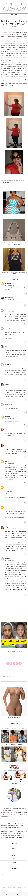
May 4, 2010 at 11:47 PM (10, 489)
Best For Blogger (21, 894)
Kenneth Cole (9, 32)
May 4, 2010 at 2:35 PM (9, 311)
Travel (14, 862)
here (20, 827)
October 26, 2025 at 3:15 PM (11, 528)
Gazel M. (7, 384)
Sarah (6, 487)
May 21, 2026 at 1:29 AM (10, 560)
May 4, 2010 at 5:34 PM (9, 447)
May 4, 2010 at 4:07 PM (9, 406)
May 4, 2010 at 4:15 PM (9, 418)
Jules (6, 346)
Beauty (14, 848)
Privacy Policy (21, 887)
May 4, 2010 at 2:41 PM (9, 330)
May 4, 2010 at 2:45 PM (9, 366)
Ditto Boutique (12, 180)
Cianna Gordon (8, 404)
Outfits (14, 858)
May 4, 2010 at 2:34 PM (9, 285)
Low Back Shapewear (14, 717)
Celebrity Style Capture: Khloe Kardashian (14, 763)
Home (4, 887)
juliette (7, 461)
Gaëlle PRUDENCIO (9, 283)
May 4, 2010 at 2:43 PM (9, 348)
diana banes (8, 558)
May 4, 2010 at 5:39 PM (9, 463)
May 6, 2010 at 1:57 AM (9, 509)
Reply (25, 293)
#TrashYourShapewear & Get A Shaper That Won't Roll (14, 782)
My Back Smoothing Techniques (14, 744)
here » (23, 837)
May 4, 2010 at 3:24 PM (9, 386)
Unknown (7, 310)
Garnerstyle (14, 4)
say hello (10, 820)
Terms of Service (12, 887)
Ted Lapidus (8, 182)
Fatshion (14, 855)
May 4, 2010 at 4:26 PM (9, 431)
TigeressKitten (9, 297)
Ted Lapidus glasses (14, 51)
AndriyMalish (8, 527)
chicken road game (15, 539)
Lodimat (7, 445)
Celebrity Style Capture (14, 852)
